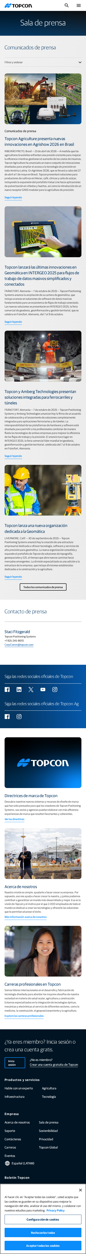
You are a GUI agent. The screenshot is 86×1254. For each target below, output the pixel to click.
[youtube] (42, 689)
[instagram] (54, 689)
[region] (43, 1219)
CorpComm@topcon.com (19, 644)
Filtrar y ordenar (14, 62)
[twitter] (30, 689)
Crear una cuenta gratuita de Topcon (54, 1064)
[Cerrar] (80, 1190)
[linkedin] (19, 689)
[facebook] (7, 689)
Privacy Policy (56, 1210)
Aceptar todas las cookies (43, 1245)
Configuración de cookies (43, 1219)
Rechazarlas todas (43, 1232)
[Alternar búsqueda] (66, 5)
